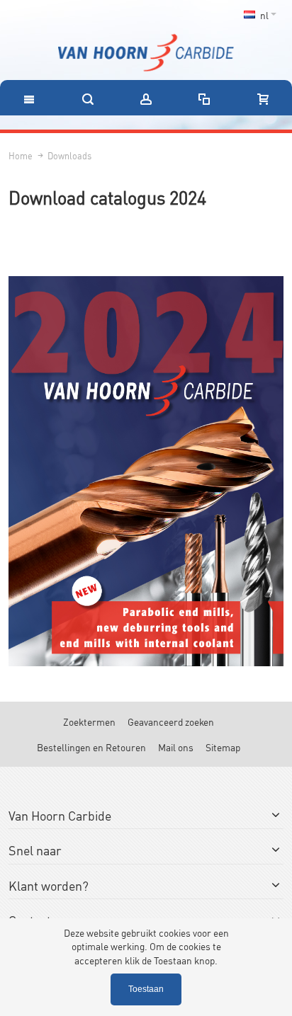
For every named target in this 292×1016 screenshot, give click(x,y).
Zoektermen (89, 721)
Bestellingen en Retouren (91, 746)
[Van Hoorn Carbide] (145, 52)
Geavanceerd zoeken (171, 721)
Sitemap (223, 746)
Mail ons (175, 746)
